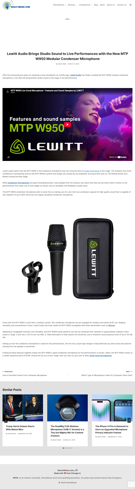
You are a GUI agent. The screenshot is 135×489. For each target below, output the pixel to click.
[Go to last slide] (6, 420)
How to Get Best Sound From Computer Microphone (25, 373)
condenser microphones (18, 183)
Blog (96, 5)
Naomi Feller (62, 64)
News (102, 5)
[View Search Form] (130, 5)
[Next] (129, 420)
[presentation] (23, 407)
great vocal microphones (101, 356)
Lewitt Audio (75, 75)
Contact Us (122, 5)
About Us (111, 5)
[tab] (63, 448)
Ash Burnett (12, 433)
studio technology (91, 171)
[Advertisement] (67, 36)
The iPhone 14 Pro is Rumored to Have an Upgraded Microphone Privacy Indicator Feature (111, 429)
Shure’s (111, 325)
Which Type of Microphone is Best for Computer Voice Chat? (106, 373)
